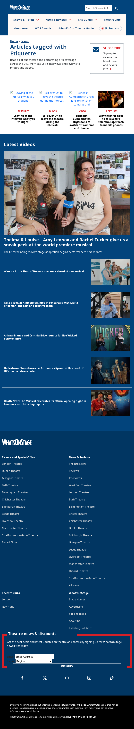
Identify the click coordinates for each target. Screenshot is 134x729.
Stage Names (77, 599)
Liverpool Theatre (13, 521)
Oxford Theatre (78, 571)
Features (23, 111)
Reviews (74, 471)
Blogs (53, 111)
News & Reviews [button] (56, 19)
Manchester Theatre (14, 528)
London (6, 599)
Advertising (76, 606)
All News (74, 585)
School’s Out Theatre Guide (76, 28)
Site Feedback (77, 614)
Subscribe (67, 665)
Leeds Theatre (10, 514)
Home (14, 41)
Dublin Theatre (11, 471)
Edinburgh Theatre (13, 506)
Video (82, 111)
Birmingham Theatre (15, 492)
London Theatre (12, 464)
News (25, 41)
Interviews (75, 478)
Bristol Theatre (78, 514)
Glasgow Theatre (12, 478)
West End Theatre (80, 485)
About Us (74, 621)
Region (11, 661)
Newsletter (21, 28)
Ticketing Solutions (80, 628)
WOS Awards (43, 28)
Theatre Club (112, 19)
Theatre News (77, 464)
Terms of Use (90, 716)
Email (11, 656)
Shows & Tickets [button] (24, 19)
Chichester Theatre (13, 499)
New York (8, 606)
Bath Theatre (10, 485)
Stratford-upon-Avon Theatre (20, 535)
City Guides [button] (85, 19)
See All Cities (9, 542)
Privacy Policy (73, 716)
